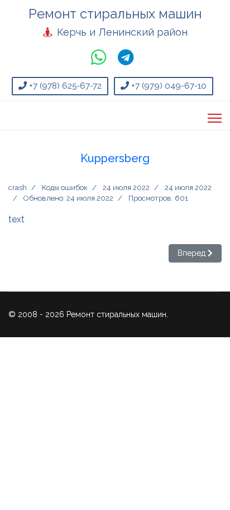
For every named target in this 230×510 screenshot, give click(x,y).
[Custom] (125, 59)
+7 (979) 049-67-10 (168, 86)
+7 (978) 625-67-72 (64, 86)
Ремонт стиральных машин (115, 14)
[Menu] (215, 118)
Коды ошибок (65, 187)
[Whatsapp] (99, 59)
